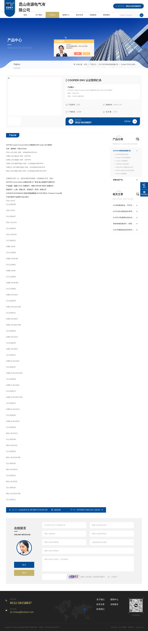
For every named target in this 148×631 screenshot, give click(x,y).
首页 (25, 15)
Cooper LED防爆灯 (122, 161)
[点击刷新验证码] (73, 577)
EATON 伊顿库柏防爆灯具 (108, 64)
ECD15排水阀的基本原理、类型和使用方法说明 (126, 211)
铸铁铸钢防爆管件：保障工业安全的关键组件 (126, 224)
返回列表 (57, 510)
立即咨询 (127, 121)
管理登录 (131, 627)
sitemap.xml (140, 627)
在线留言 (93, 15)
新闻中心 (66, 15)
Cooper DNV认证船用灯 (129, 64)
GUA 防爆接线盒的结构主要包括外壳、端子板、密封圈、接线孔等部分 (126, 230)
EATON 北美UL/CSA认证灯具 (125, 170)
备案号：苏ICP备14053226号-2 (49, 627)
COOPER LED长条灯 (122, 164)
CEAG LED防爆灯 (121, 173)
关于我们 (38, 15)
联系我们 (106, 15)
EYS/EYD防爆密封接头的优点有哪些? (126, 218)
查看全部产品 (118, 180)
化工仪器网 (122, 627)
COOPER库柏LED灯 (122, 154)
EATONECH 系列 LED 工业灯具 (88, 510)
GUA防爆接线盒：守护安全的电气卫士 (126, 205)
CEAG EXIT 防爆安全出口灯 (124, 167)
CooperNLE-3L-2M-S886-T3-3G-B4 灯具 (33, 510)
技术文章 (79, 15)
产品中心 (52, 15)
